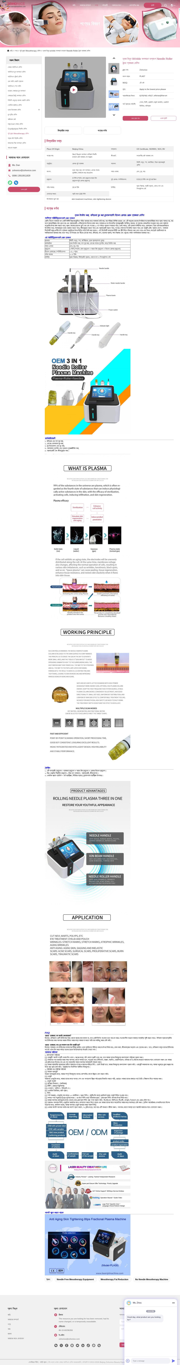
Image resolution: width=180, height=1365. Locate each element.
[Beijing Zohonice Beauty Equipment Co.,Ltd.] (16, 5)
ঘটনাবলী (105, 5)
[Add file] (128, 1361)
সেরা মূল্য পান (135, 118)
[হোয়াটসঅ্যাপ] (10, 182)
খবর (9, 1329)
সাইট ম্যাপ (43, 1362)
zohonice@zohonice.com (24, 170)
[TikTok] (88, 1346)
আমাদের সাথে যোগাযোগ (118, 5)
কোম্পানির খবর (134, 5)
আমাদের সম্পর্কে (85, 5)
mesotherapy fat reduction (114, 1279)
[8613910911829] (94, 1346)
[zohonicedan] (99, 1346)
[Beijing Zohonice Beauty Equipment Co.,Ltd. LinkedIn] (83, 1346)
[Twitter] (61, 1346)
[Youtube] (77, 1346)
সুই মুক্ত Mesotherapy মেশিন (30, 51)
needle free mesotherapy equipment (75, 1279)
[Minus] (173, 1302)
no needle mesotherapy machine (151, 1279)
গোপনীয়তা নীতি (33, 1362)
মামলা (9, 1334)
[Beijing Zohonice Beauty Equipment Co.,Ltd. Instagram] (72, 1346)
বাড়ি (74, 5)
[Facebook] (67, 1346)
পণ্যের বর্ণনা (102, 130)
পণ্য (96, 5)
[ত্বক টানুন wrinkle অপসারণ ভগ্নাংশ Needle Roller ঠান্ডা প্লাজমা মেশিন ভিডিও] (75, 87)
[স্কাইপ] (16, 182)
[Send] (173, 1361)
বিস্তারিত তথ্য (63, 130)
